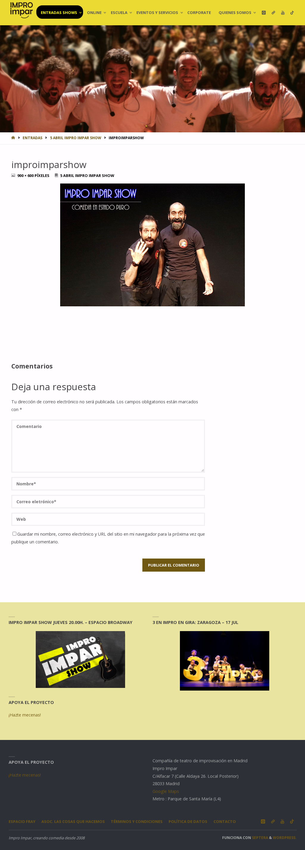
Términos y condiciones (137, 821)
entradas (32, 137)
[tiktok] (292, 12)
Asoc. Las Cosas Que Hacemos (73, 821)
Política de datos (188, 821)
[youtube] (282, 12)
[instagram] (264, 12)
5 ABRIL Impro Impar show (75, 137)
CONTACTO (225, 821)
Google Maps (165, 791)
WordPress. (285, 837)
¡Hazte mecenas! (25, 715)
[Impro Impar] (21, 10)
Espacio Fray (22, 821)
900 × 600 (26, 175)
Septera (259, 837)
